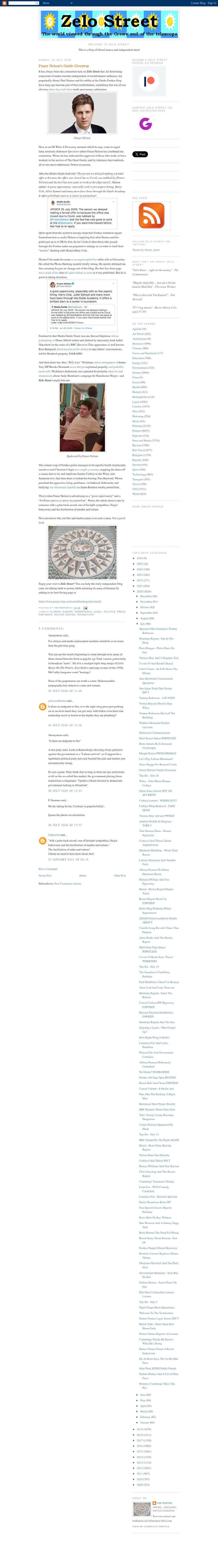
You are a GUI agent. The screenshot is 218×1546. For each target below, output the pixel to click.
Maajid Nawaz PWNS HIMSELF (157, 753)
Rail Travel (138, 450)
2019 (140, 1429)
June (143, 1395)
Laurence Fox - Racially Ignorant (158, 1196)
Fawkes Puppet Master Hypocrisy (158, 1248)
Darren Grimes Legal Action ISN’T (159, 1318)
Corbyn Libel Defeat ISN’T (154, 1160)
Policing (137, 426)
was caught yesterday (87, 469)
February (145, 1417)
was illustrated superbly (63, 487)
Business (137, 343)
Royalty (137, 460)
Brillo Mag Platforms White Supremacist (155, 911)
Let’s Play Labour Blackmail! (156, 759)
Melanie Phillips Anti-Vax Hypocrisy (154, 882)
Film (135, 377)
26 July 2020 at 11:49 (65, 691)
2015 (140, 1451)
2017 (140, 1440)
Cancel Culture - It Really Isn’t (156, 1088)
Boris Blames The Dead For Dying (159, 1232)
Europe (68, 612)
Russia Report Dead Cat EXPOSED (153, 901)
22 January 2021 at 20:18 (68, 859)
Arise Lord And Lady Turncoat (156, 987)
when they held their (60, 89)
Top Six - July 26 (149, 775)
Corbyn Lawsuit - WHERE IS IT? (158, 800)
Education (138, 358)
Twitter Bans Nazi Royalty (154, 1155)
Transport (137, 479)
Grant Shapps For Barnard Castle (158, 764)
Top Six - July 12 (149, 1134)
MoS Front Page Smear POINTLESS (152, 949)
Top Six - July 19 (149, 967)
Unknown (54, 835)
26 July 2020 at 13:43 (65, 790)
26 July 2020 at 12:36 (65, 725)
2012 (140, 1468)
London (137, 406)
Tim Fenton (164, 1503)
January (145, 1422)
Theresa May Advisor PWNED (156, 816)
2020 (140, 591)
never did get (77, 367)
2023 (140, 575)
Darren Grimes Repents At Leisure (158, 1334)
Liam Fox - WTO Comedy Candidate (154, 1189)
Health (136, 387)
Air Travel (138, 334)
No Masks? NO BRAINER (154, 1072)
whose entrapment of (106, 362)
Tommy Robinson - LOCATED (157, 698)
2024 (140, 569)
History (136, 392)
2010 (140, 1479)
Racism (59, 614)
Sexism (70, 614)
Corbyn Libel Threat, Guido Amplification (155, 843)
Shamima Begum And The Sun (157, 1022)
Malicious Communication (154, 733)
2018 (140, 1435)
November (146, 601)
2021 (140, 586)
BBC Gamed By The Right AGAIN (159, 1140)
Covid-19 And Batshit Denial (156, 663)
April (143, 1406)
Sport (135, 469)
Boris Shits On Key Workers (155, 1217)
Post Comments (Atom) (67, 883)
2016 (140, 1446)
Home (82, 875)
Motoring (137, 416)
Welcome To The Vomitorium (156, 1313)
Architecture (139, 339)
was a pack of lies (49, 272)
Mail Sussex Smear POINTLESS (157, 738)
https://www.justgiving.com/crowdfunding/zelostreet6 (70, 601)
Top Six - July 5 (148, 1302)
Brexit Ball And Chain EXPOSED (158, 1083)
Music (136, 421)
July (143, 624)
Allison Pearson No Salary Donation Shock (154, 872)
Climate (55, 612)
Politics (109, 612)
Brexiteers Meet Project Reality (157, 1104)
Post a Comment (48, 869)
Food (135, 382)
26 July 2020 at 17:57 (65, 825)
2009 (140, 1485)
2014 (140, 1457)
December (146, 596)
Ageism (136, 329)
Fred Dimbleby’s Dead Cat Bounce (159, 982)
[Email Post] (85, 608)
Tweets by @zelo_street (146, 250)
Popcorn (137, 435)
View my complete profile (150, 1526)
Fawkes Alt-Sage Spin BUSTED (157, 1077)
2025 (140, 564)
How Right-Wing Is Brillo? (154, 1037)
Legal (98, 612)
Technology (85, 614)
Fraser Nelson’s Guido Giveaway (157, 770)
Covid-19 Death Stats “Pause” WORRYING (156, 959)
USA (135, 489)
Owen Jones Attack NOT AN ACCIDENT (155, 793)
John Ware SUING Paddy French (157, 1368)
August (144, 618)
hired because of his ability (72, 349)
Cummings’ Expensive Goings (156, 1181)
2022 (140, 580)
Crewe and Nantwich (144, 353)
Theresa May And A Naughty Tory (159, 658)
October (145, 607)
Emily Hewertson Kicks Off (155, 1202)
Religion (137, 455)
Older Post (120, 875)
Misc (135, 411)
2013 (140, 1462)
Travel (136, 484)
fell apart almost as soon (78, 272)
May (143, 1400)
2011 (140, 1473)
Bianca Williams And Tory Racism (159, 1166)
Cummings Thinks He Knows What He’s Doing (156, 1341)
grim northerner (57, 701)
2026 (140, 558)
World (135, 494)
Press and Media (141, 440)
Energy (136, 363)
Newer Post (45, 875)
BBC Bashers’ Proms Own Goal (157, 1109)
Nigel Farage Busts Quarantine (156, 1307)
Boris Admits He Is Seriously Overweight (155, 746)
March (144, 1411)
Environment (140, 368)
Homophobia (83, 612)
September (146, 613)
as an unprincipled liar (84, 259)
